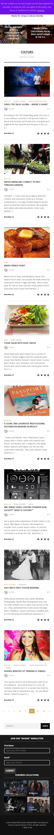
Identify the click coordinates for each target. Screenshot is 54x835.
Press (31, 504)
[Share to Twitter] (41, 133)
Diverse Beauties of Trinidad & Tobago (24, 671)
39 (38, 711)
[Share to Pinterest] (48, 133)
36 (20, 711)
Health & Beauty (20, 665)
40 (44, 711)
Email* (7, 757)
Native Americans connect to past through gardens (22, 183)
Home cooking (16, 340)
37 (26, 711)
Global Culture (20, 101)
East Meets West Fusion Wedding (21, 587)
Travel (8, 668)
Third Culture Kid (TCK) (38, 101)
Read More (8, 133)
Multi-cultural (10, 585)
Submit (10, 770)
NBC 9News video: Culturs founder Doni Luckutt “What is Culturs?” (25, 509)
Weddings (7, 420)
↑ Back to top (27, 828)
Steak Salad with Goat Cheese (20, 343)
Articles (7, 101)
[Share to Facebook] (38, 133)
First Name (9, 745)
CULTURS (11, 109)
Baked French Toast (14, 265)
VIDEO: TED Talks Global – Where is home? (26, 104)
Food (6, 262)
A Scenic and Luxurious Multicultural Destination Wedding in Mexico (24, 425)
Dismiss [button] (41, 10)
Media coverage (20, 504)
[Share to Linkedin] (45, 133)
